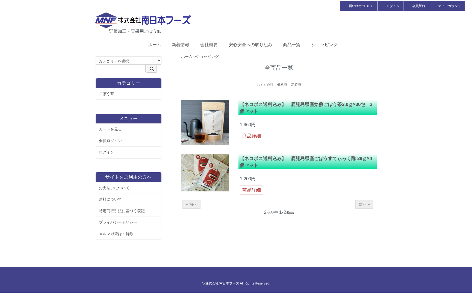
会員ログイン (110, 140)
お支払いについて (114, 188)
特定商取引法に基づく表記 (122, 211)
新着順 (296, 85)
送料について (110, 199)
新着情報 (180, 44)
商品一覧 (291, 44)
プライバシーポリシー (118, 222)
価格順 (282, 85)
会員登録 (418, 6)
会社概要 (209, 44)
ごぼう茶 (106, 93)
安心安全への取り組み (250, 44)
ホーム (154, 44)
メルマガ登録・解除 (116, 234)
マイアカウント (449, 6)
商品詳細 (251, 135)
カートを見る (110, 129)
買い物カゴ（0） (361, 6)
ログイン (393, 6)
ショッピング (324, 44)
